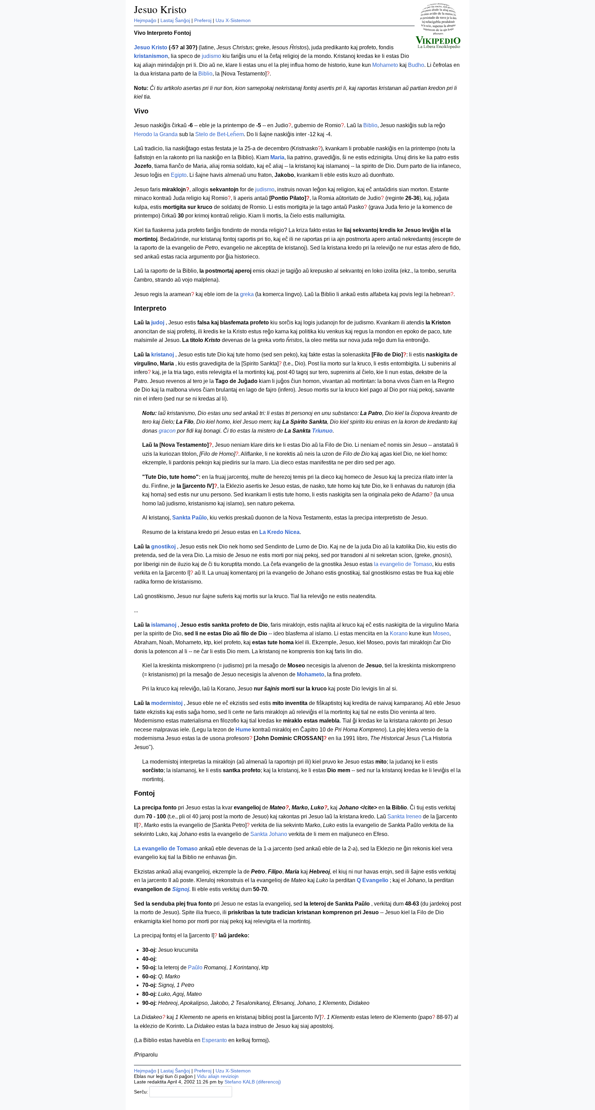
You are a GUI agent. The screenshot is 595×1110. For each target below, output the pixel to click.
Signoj (180, 889)
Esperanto (214, 1040)
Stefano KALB (240, 1081)
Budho (416, 65)
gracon (167, 431)
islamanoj (163, 625)
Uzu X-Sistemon (233, 20)
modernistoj (166, 703)
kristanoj (162, 354)
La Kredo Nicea (279, 532)
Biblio (205, 74)
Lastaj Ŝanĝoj (175, 20)
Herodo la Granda (156, 134)
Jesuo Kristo (160, 9)
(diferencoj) (268, 1081)
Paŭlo (195, 967)
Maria (277, 157)
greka (247, 294)
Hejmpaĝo (145, 20)
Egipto (179, 175)
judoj (157, 322)
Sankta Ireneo (404, 816)
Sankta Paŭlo (189, 518)
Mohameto (385, 65)
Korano (399, 633)
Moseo (441, 633)
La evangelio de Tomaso (166, 848)
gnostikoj (163, 546)
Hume (243, 730)
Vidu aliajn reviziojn (218, 1076)
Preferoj (202, 20)
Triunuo (322, 431)
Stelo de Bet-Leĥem (219, 134)
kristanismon (151, 56)
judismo (211, 56)
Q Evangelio (372, 880)
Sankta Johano (268, 834)
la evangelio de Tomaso (403, 564)
